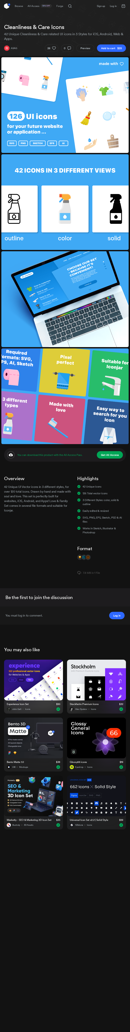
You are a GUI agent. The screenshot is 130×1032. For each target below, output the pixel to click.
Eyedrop (79, 767)
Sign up (101, 6)
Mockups (23, 767)
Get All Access (110, 455)
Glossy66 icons (78, 762)
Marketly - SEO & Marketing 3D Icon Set (29, 819)
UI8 (13, 767)
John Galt (16, 709)
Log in (113, 6)
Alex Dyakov (81, 709)
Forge (59, 6)
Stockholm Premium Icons (84, 704)
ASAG (14, 48)
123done (79, 825)
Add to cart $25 (111, 48)
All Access (39, 6)
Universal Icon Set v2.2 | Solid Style (89, 819)
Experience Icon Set (18, 704)
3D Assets (28, 825)
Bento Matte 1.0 (15, 762)
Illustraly (16, 825)
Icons (27, 709)
